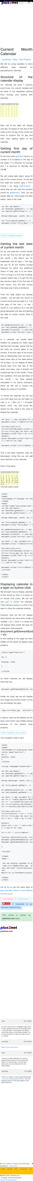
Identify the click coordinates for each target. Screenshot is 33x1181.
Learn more (13, 1166)
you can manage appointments (13, 1079)
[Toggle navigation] (29, 3)
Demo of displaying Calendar (12, 235)
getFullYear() (25, 186)
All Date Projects (24, 899)
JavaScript (23, 1169)
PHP (16, 1169)
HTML (3, 1169)
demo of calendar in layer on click (13, 733)
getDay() (19, 156)
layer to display (12, 602)
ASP (30, 1169)
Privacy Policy (5, 1180)
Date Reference (8, 899)
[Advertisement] (16, 25)
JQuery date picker (11, 1047)
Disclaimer (13, 1180)
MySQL (9, 1169)
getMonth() (15, 193)
